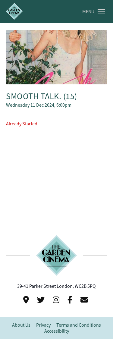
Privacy (43, 325)
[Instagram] (57, 300)
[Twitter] (41, 300)
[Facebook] (70, 300)
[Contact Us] (27, 300)
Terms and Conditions (78, 325)
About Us (21, 325)
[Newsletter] (85, 300)
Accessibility (56, 331)
